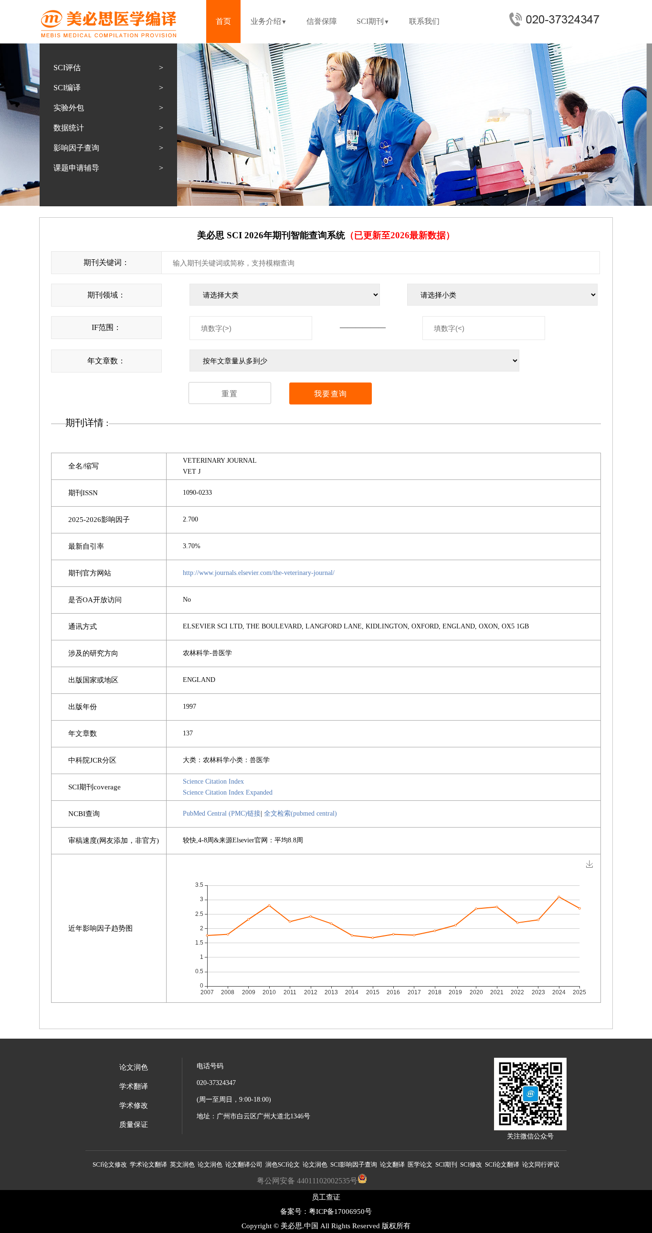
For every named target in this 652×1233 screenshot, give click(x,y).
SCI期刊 (373, 21)
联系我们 (424, 21)
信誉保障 (321, 21)
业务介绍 (269, 21)
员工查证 (326, 1197)
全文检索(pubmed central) (300, 813)
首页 (223, 21)
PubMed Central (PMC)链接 (222, 813)
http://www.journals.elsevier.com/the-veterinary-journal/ (259, 572)
